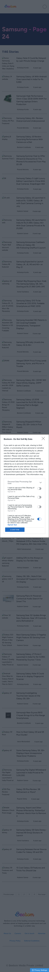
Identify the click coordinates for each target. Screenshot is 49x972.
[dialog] (24, 486)
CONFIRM (14, 530)
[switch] (39, 488)
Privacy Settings (40, 970)
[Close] (44, 439)
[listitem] (24, 482)
